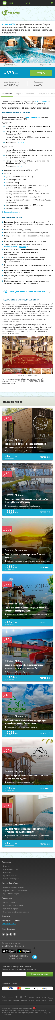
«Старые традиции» (31, 117)
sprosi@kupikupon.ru (11, 920)
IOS (36, 101)
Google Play (24, 951)
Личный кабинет (52, 3)
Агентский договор (11, 902)
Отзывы (30, 93)
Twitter (10, 934)
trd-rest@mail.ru (11, 246)
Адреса (19, 93)
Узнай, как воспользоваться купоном (27, 291)
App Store (9, 951)
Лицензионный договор (13, 905)
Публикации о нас (10, 869)
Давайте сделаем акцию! (13, 887)
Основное (7, 93)
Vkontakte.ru (7, 934)
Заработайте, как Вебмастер (15, 890)
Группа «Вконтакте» (12, 212)
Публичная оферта (11, 908)
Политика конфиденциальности (16, 912)
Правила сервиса (10, 875)
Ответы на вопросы (11, 879)
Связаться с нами (9, 924)
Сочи (27, 3)
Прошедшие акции (11, 894)
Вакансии (7, 872)
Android (45, 101)
